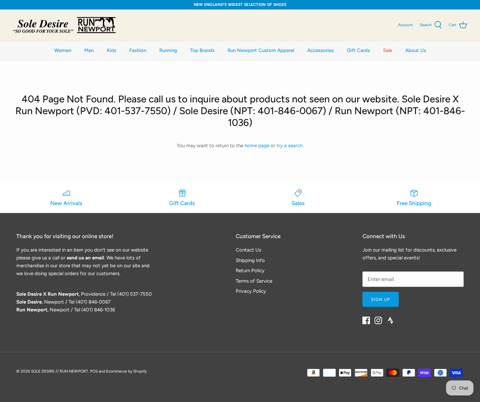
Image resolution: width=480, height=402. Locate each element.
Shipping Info (250, 260)
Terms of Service (254, 281)
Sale (387, 50)
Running (168, 50)
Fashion (137, 50)
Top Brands (202, 50)
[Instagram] (378, 320)
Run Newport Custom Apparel (261, 50)
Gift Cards (358, 50)
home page (257, 146)
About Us (415, 50)
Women (62, 50)
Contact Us (248, 250)
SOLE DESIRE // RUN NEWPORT (59, 371)
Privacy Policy (251, 291)
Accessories (320, 50)
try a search (289, 146)
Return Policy (250, 270)
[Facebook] (366, 320)
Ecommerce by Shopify (126, 371)
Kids (111, 50)
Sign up (380, 299)
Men (89, 50)
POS (94, 371)
